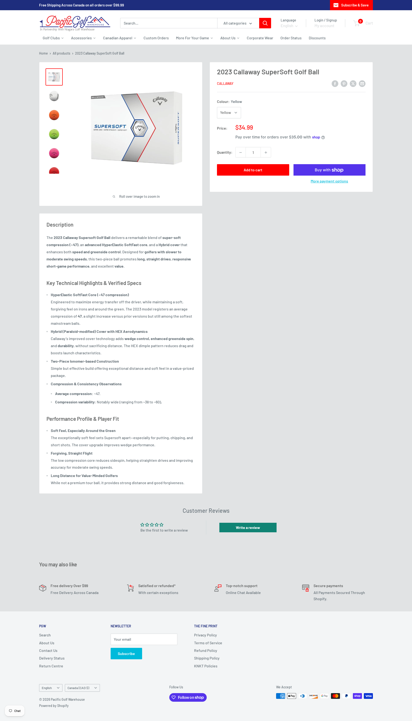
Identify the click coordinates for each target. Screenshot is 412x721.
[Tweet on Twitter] (353, 83)
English (47, 688)
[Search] (265, 23)
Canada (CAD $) (78, 688)
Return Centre (51, 666)
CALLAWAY (225, 84)
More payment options (329, 181)
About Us (46, 642)
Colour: (229, 101)
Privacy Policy (205, 635)
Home (43, 53)
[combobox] (168, 23)
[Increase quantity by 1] (266, 152)
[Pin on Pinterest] (344, 83)
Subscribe (126, 653)
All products (61, 53)
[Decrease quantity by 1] (241, 152)
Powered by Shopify (54, 706)
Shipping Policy (207, 658)
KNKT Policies (205, 666)
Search (45, 635)
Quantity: (224, 152)
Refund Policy (205, 650)
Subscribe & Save (355, 5)
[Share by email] (362, 83)
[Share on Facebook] (335, 83)
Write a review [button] (248, 527)
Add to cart (253, 170)
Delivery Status (52, 658)
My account (324, 25)
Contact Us (48, 650)
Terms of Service (208, 642)
